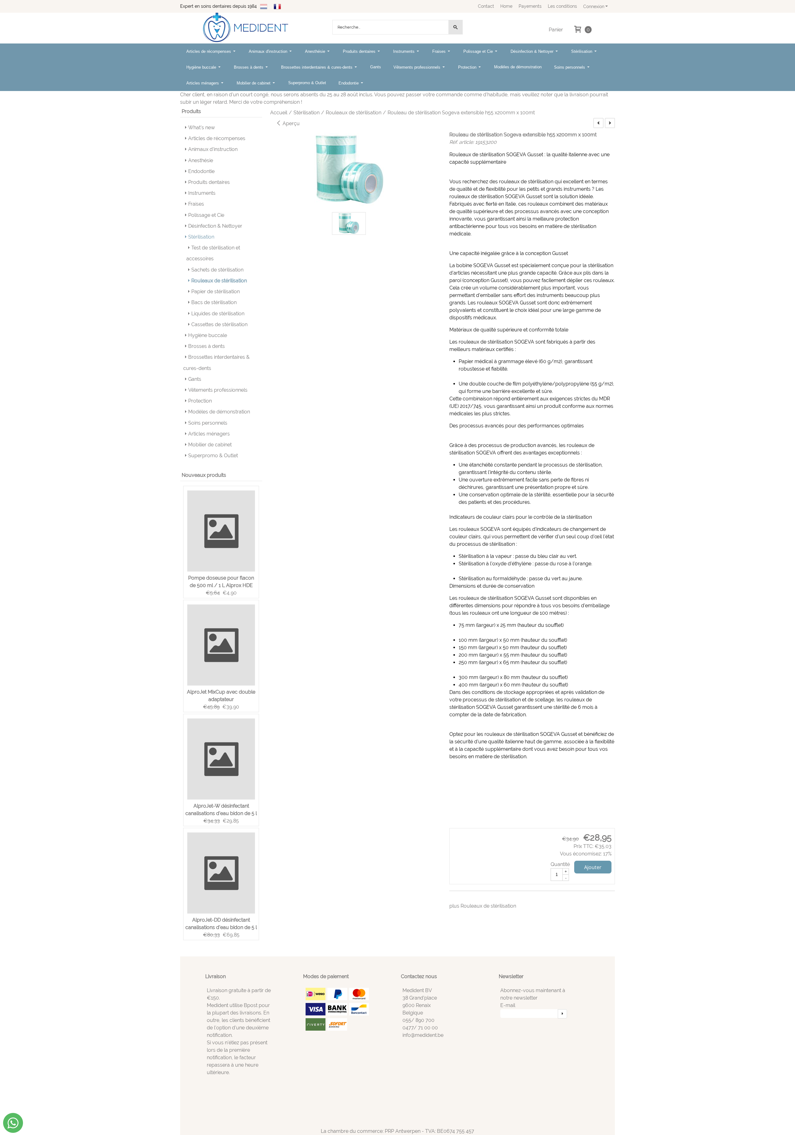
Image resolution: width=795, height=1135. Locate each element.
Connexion (593, 6)
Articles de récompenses (209, 51)
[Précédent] (598, 123)
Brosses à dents (249, 67)
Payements (530, 6)
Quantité (560, 864)
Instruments (404, 51)
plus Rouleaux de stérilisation (482, 906)
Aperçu (290, 123)
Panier (556, 30)
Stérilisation (582, 51)
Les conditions (562, 6)
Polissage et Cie (478, 51)
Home (506, 6)
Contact (486, 6)
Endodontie (349, 83)
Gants (375, 67)
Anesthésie (315, 51)
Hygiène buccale (201, 67)
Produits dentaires (360, 51)
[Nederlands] (263, 6)
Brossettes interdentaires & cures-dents (317, 67)
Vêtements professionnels (417, 67)
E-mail (507, 1005)
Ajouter (593, 867)
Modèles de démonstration (518, 67)
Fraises (439, 51)
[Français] (277, 6)
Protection (468, 67)
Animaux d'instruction (268, 51)
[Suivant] (610, 123)
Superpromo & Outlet (307, 82)
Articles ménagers (203, 83)
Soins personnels (570, 67)
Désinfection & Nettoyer (533, 51)
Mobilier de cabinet (254, 83)
